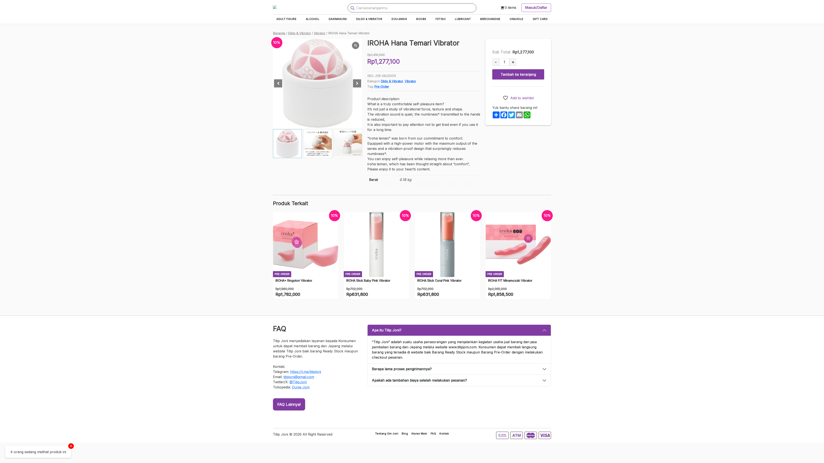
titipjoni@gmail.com (298, 377)
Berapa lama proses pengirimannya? (402, 369)
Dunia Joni (300, 387)
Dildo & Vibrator (299, 33)
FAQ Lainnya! (289, 404)
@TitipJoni (298, 382)
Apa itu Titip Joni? (386, 330)
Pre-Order (381, 86)
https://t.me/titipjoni (305, 372)
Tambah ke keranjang (518, 74)
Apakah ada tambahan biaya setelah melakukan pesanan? (419, 380)
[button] (357, 83)
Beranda (279, 33)
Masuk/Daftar (536, 7)
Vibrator (319, 33)
